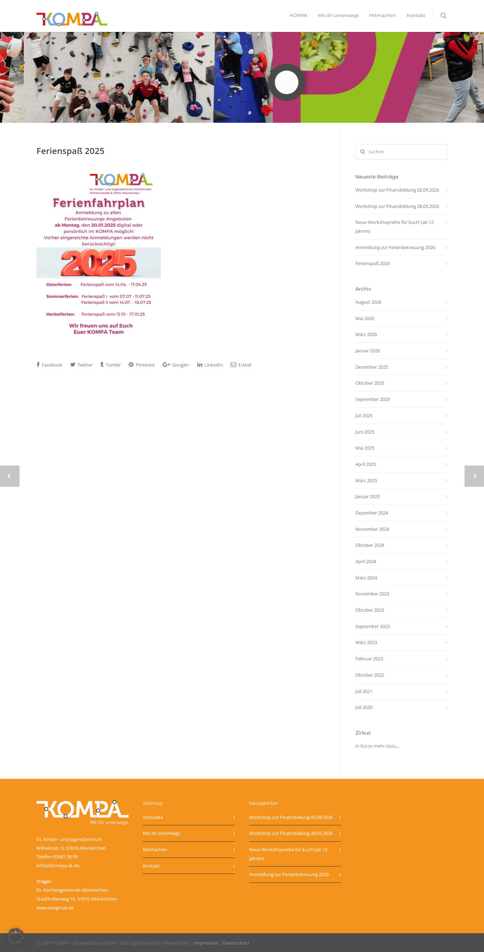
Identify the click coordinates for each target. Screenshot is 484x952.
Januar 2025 (367, 496)
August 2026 (368, 302)
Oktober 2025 (369, 383)
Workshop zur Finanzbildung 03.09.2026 (397, 190)
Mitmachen (382, 15)
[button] (15, 936)
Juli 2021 (363, 691)
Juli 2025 (363, 415)
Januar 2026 (367, 350)
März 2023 (366, 642)
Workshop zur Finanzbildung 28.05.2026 (397, 206)
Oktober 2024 (369, 545)
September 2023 (372, 626)
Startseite (153, 817)
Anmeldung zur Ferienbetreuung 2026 (395, 247)
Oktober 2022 (369, 675)
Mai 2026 (364, 318)
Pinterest (145, 365)
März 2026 (366, 334)
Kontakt (416, 15)
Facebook (51, 365)
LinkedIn (213, 365)
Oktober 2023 (369, 610)
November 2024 (372, 529)
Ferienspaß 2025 (70, 150)
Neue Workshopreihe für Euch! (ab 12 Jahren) (394, 226)
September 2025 (372, 399)
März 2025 (366, 480)
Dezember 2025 (371, 367)
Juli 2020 (363, 707)
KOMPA (298, 15)
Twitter (84, 365)
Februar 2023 (369, 658)
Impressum (206, 943)
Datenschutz (236, 943)
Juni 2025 (364, 432)
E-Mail (244, 365)
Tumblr (113, 365)
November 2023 (372, 593)
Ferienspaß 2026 (372, 263)
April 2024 (365, 561)
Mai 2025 (364, 448)
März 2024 (366, 577)
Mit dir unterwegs (338, 15)
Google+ (180, 365)
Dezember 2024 (371, 513)
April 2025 (365, 464)
